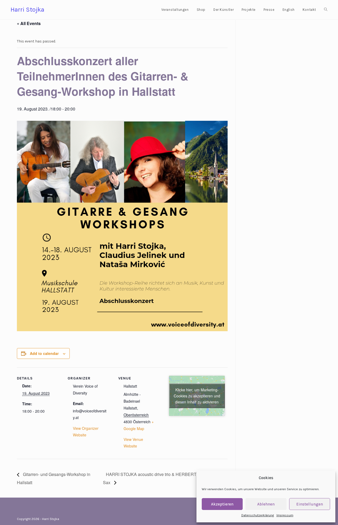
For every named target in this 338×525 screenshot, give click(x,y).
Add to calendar (44, 353)
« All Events (29, 23)
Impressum (284, 515)
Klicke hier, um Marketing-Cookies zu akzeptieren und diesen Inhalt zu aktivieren (197, 395)
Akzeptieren (222, 504)
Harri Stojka (27, 9)
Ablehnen (266, 504)
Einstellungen (309, 504)
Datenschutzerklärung (257, 515)
